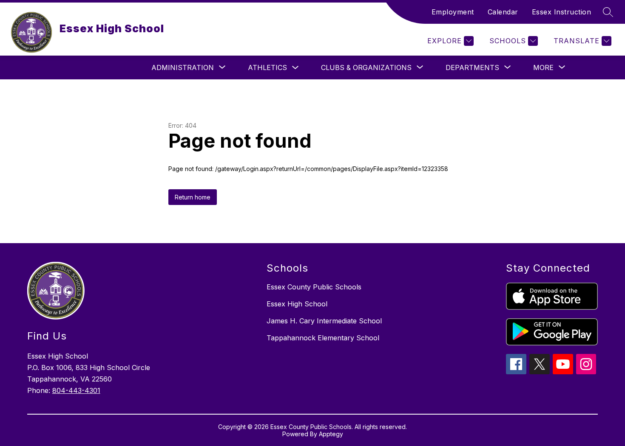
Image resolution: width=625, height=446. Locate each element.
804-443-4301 (76, 390)
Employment (453, 12)
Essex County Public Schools (314, 287)
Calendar (503, 12)
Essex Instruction (561, 12)
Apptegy (331, 434)
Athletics (267, 67)
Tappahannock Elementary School (323, 338)
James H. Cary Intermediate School (324, 321)
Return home (192, 197)
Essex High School (297, 304)
